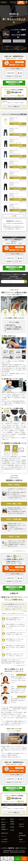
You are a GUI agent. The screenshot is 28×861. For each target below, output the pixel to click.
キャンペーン (22, 819)
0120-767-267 (13, 2)
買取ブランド (4, 822)
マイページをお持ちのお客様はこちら (14, 68)
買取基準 (3, 827)
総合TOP (3, 819)
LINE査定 (17, 859)
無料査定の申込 (21, 2)
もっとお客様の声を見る (19, 665)
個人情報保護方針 (22, 836)
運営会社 (21, 833)
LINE (21, 73)
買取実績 (4, 859)
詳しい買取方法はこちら (19, 550)
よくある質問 (4, 839)
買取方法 (10, 859)
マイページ (3, 836)
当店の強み (21, 826)
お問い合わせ (4, 841)
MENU (26, 3)
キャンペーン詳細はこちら (14, 106)
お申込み (24, 859)
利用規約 (21, 839)
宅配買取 (12, 821)
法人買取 (12, 830)
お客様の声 (21, 824)
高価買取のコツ (4, 829)
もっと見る (14, 215)
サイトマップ (22, 841)
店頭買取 (12, 823)
